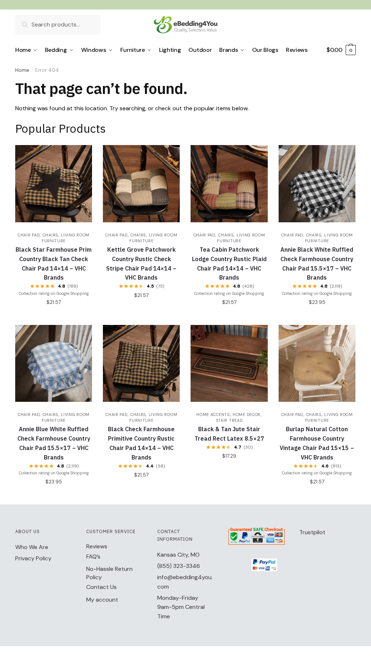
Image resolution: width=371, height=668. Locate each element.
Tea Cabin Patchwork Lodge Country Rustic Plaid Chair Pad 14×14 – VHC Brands (229, 263)
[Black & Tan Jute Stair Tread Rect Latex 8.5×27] (229, 363)
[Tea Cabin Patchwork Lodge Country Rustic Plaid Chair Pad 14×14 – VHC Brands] (229, 183)
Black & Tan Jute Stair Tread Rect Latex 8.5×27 (229, 433)
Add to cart (53, 316)
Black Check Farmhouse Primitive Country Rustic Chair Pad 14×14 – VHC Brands (141, 443)
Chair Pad (28, 235)
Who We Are (31, 547)
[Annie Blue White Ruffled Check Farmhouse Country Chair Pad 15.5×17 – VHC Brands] (53, 363)
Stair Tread (229, 420)
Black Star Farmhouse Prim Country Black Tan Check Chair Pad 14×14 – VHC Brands (54, 263)
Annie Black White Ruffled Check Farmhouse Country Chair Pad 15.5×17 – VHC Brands (316, 263)
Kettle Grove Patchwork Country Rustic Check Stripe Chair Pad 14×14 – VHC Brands (141, 263)
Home (22, 70)
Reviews (96, 546)
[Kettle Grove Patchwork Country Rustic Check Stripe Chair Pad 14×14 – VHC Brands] (141, 183)
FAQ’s (93, 556)
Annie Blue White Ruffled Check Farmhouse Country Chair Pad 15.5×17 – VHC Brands (53, 443)
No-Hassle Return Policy (109, 573)
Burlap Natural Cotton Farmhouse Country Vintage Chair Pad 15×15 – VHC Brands (317, 443)
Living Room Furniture (65, 417)
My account (102, 599)
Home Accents (212, 414)
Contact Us (101, 587)
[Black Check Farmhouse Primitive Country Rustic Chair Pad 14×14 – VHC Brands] (141, 363)
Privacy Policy (33, 558)
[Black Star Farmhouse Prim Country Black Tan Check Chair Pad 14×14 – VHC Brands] (53, 183)
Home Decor (246, 414)
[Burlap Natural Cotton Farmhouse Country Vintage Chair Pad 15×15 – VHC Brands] (317, 363)
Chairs (50, 235)
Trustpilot (312, 532)
